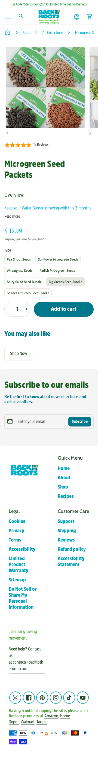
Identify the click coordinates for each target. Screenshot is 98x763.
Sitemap (17, 579)
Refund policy (72, 549)
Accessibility (22, 549)
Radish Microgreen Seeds (57, 270)
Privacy (16, 530)
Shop (26, 33)
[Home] (49, 16)
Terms (15, 540)
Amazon (51, 716)
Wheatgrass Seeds (19, 270)
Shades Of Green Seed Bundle (28, 293)
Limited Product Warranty (18, 564)
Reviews (66, 540)
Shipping (9, 239)
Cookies (17, 521)
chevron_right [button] (90, 133)
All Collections (52, 33)
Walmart (28, 722)
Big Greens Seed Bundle (65, 282)
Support (66, 521)
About (64, 477)
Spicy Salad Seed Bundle (24, 282)
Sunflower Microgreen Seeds (58, 259)
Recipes (66, 496)
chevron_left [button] (7, 133)
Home (64, 468)
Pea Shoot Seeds (19, 259)
